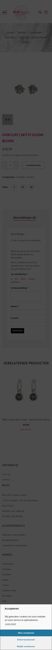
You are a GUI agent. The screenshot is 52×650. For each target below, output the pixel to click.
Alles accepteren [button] (26, 633)
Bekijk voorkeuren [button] (26, 646)
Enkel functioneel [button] (26, 639)
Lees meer (10, 624)
